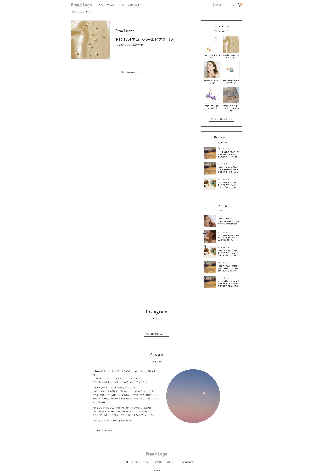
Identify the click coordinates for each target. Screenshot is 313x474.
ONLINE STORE (133, 5)
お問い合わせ (172, 462)
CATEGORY (111, 5)
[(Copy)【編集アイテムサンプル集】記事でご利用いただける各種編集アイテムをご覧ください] (222, 153)
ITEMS (121, 5)
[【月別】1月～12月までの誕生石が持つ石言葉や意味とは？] (222, 221)
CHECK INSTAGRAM (154, 334)
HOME (100, 5)
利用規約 (158, 462)
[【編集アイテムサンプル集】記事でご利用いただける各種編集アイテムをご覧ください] (222, 168)
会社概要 (125, 462)
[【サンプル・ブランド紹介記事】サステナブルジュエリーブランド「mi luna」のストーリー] (222, 184)
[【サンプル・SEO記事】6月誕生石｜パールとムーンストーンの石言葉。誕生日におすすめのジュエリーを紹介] (222, 236)
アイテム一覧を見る (219, 119)
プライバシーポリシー (142, 462)
